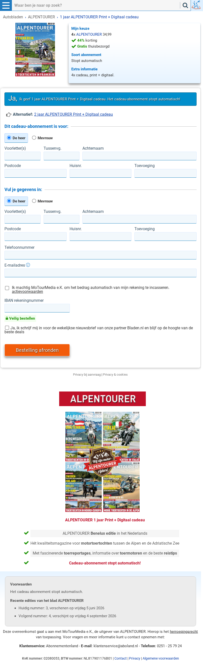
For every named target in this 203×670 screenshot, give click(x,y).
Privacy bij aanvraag (87, 374)
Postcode (12, 166)
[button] (6, 5)
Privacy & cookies (115, 374)
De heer (18, 138)
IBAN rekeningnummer (24, 301)
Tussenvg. (52, 148)
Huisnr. (76, 166)
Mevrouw (45, 138)
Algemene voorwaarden (161, 658)
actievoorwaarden (27, 291)
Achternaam (93, 148)
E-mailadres (15, 265)
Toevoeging (144, 166)
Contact (120, 658)
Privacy (134, 658)
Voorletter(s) (15, 148)
